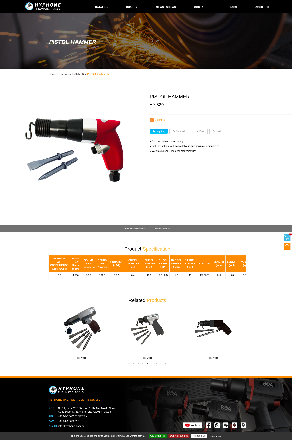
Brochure (159, 120)
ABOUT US (262, 7)
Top (287, 246)
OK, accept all (157, 436)
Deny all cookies (179, 436)
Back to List (182, 131)
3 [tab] (138, 363)
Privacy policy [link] (215, 436)
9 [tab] (165, 363)
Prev (201, 131)
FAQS (233, 7)
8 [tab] (161, 363)
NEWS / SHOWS (166, 7)
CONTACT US (202, 7)
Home (52, 74)
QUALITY (132, 7)
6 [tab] (151, 363)
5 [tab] (147, 363)
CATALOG (101, 7)
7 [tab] (156, 363)
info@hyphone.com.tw (71, 426)
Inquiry (160, 131)
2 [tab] (133, 363)
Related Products (162, 228)
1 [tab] (129, 363)
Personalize (199, 436)
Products (64, 74)
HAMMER (78, 74)
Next (218, 131)
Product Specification (134, 228)
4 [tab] (142, 363)
